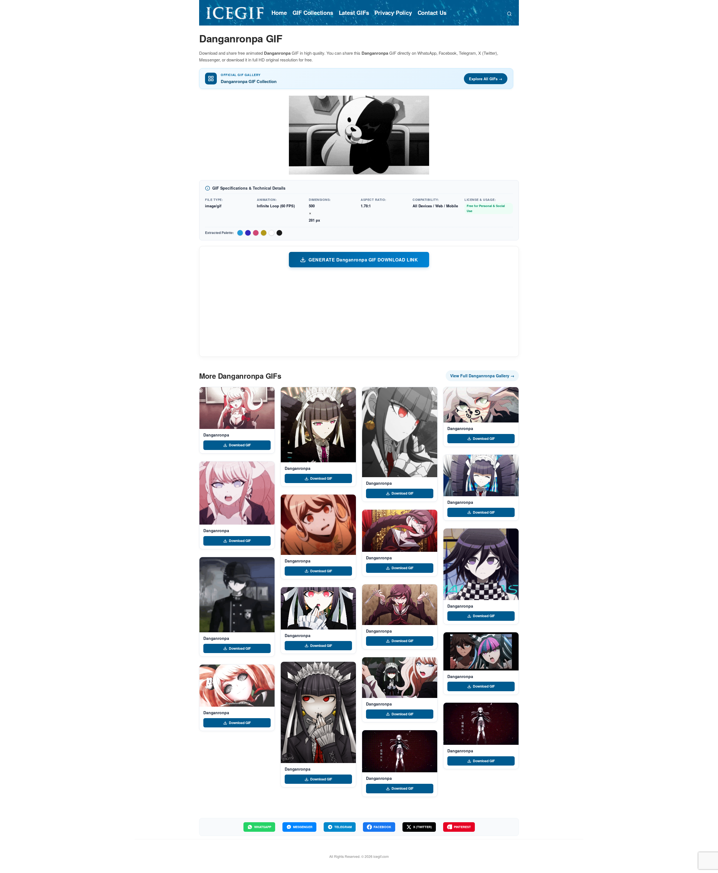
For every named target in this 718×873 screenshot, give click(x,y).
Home (279, 12)
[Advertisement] (359, 311)
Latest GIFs (354, 12)
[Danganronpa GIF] (237, 408)
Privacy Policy (393, 12)
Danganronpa (216, 435)
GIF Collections (313, 12)
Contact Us (432, 12)
